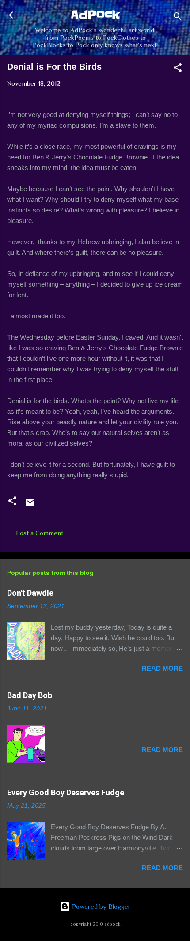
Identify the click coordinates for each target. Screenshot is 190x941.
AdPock (95, 15)
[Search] (177, 17)
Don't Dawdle (30, 592)
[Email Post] (30, 505)
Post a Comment (39, 533)
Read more (162, 668)
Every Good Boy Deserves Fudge (65, 792)
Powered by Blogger (100, 906)
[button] (177, 69)
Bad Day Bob (29, 695)
